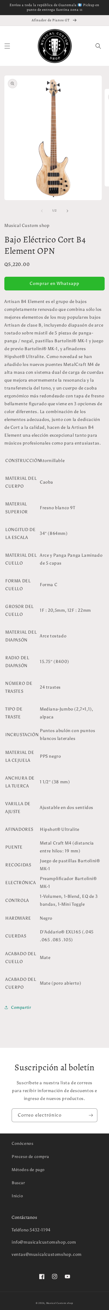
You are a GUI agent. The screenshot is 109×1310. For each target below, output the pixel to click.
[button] (7, 46)
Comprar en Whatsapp (54, 283)
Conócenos (22, 1143)
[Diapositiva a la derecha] (67, 210)
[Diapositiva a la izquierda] (41, 210)
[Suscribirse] (90, 1115)
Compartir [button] (21, 1007)
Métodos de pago (28, 1169)
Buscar (18, 1182)
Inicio (17, 1195)
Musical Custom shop (59, 1303)
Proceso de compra (30, 1156)
